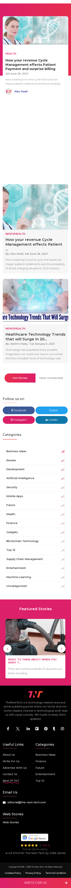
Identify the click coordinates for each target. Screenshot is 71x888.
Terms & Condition (55, 873)
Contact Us (10, 774)
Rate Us (46, 845)
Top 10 (40, 780)
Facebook (19, 410)
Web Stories (11, 822)
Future (40, 767)
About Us (9, 754)
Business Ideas (46, 754)
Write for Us (11, 761)
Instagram (20, 419)
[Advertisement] (35, 140)
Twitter (53, 410)
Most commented (51, 378)
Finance (41, 761)
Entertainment (45, 774)
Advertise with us (15, 767)
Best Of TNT (11, 780)
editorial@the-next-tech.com (26, 802)
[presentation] (7, 649)
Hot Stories (20, 378)
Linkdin (53, 419)
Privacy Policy (33, 873)
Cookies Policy (13, 873)
